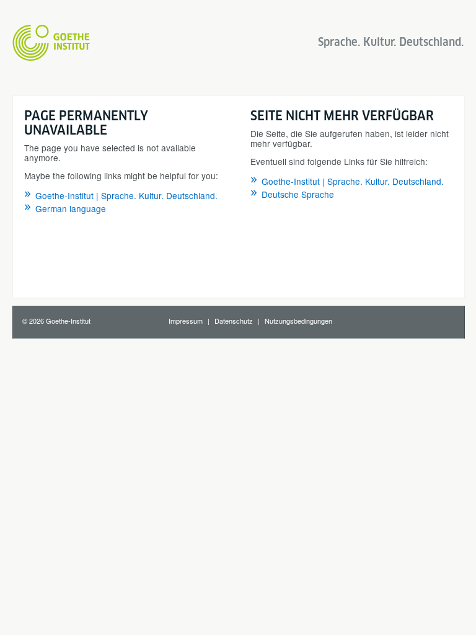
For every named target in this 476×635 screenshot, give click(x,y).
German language (70, 208)
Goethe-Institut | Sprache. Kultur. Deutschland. (126, 195)
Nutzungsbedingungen (298, 321)
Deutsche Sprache (298, 194)
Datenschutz (233, 321)
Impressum (186, 321)
